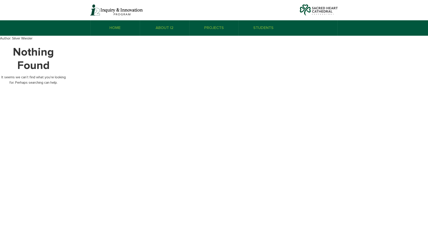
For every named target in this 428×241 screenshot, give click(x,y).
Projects (214, 28)
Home (115, 28)
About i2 (164, 28)
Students (263, 28)
